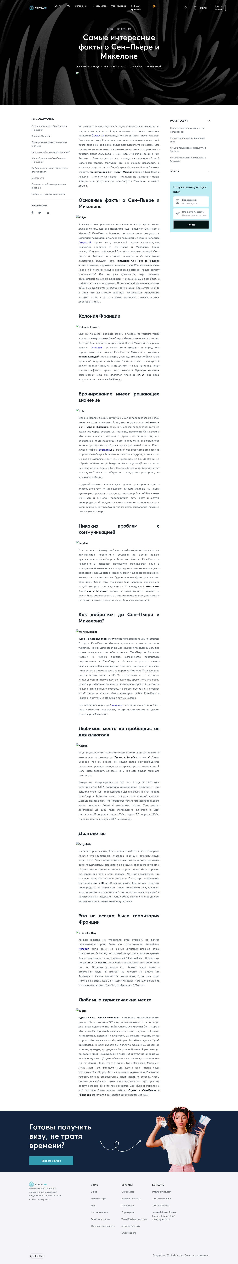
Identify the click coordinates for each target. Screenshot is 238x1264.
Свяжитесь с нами (100, 1219)
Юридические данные (103, 1226)
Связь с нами (82, 5)
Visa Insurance (118, 5)
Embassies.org (128, 1232)
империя (84, 948)
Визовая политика (131, 1198)
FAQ (68, 5)
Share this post (39, 205)
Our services (127, 1191)
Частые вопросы (99, 1212)
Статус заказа (218, 8)
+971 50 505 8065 (161, 1198)
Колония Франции (41, 136)
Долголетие (38, 177)
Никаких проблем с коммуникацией (51, 152)
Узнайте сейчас (51, 1160)
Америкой (85, 242)
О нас (94, 1191)
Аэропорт (118, 705)
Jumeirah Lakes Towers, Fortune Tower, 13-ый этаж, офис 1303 (164, 1216)
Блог (93, 1205)
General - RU (124, 29)
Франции (96, 347)
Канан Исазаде (88, 66)
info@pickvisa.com (161, 1191)
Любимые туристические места (48, 194)
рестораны (105, 449)
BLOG (110, 29)
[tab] (191, 120)
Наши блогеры (98, 1198)
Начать (191, 224)
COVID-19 (98, 135)
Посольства (100, 5)
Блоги (58, 5)
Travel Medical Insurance (134, 1219)
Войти (203, 7)
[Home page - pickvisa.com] (37, 7)
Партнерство (128, 1212)
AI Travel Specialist (136, 8)
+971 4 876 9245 (161, 1205)
